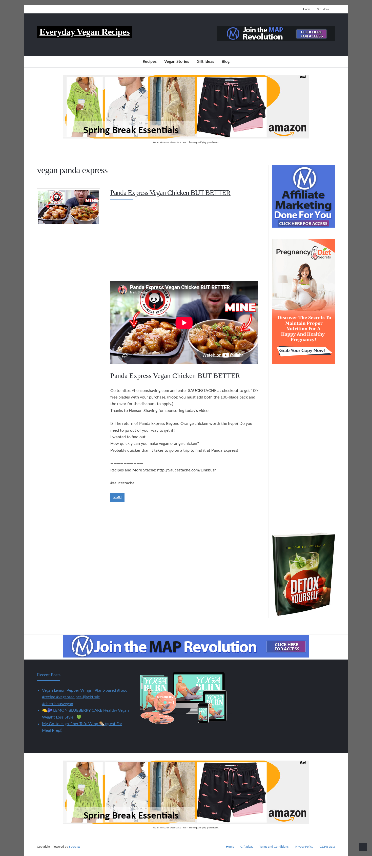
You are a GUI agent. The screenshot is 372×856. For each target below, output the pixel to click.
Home (307, 9)
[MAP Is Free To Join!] (276, 40)
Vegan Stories (176, 61)
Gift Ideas (323, 9)
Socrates (74, 846)
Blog (226, 61)
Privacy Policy (304, 846)
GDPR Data (327, 846)
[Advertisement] (184, 239)
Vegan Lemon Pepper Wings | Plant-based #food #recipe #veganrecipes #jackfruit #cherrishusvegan (85, 697)
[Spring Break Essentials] (186, 137)
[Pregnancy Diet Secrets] (303, 363)
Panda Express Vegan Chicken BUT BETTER (170, 192)
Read (117, 497)
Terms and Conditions (273, 846)
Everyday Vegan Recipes (84, 31)
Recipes (150, 61)
